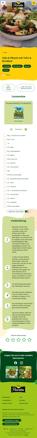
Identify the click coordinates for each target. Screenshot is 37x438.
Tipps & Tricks (7, 403)
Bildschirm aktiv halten (16, 211)
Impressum (13, 429)
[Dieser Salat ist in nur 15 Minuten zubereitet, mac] (12, 372)
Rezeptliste (6, 397)
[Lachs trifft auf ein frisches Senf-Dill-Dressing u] (25, 372)
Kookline (26, 435)
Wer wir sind (23, 403)
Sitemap (5, 429)
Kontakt (22, 400)
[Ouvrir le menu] (34, 3)
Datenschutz (29, 429)
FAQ (20, 397)
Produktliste (6, 400)
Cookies (21, 429)
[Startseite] (18, 4)
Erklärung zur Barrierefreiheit (18, 431)
